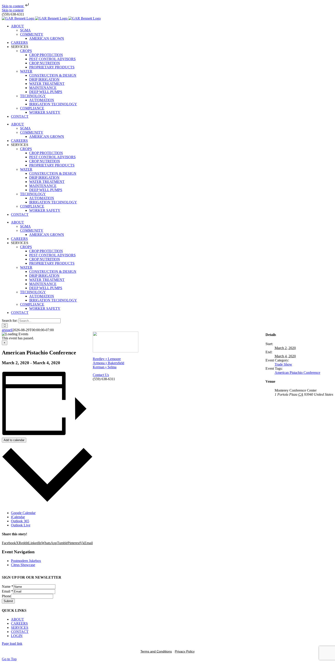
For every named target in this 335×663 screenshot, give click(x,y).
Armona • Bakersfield (108, 363)
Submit (8, 601)
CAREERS (19, 623)
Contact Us (101, 375)
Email (7, 591)
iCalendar (18, 517)
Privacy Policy (185, 651)
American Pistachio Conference (297, 372)
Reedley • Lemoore (107, 359)
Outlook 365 (20, 521)
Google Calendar (23, 513)
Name (7, 586)
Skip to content (13, 6)
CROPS (26, 51)
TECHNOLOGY (33, 96)
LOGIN (17, 636)
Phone (6, 596)
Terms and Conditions (156, 651)
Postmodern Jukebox (26, 561)
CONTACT (19, 632)
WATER (26, 71)
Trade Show (283, 364)
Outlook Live (20, 525)
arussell (7, 330)
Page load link (12, 643)
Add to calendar (14, 440)
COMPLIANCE (32, 108)
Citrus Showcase (23, 565)
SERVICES (19, 627)
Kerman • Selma (104, 367)
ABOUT (17, 619)
